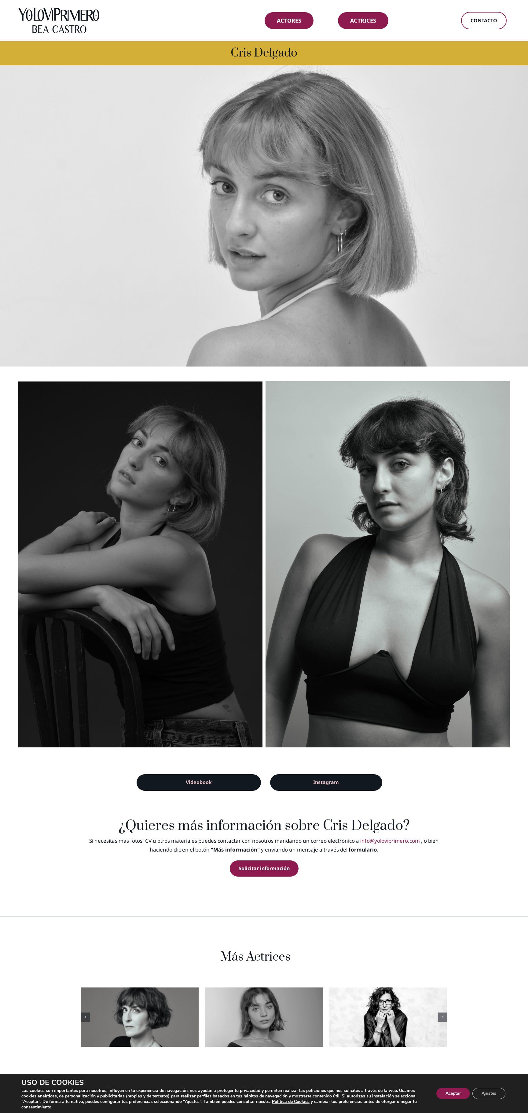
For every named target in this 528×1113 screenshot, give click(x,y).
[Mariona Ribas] (388, 1016)
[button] (85, 1017)
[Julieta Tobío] (140, 1016)
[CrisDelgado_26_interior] (388, 564)
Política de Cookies (291, 1101)
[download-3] (140, 564)
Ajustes (489, 1093)
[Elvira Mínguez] (264, 1016)
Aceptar (453, 1093)
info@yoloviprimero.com (390, 840)
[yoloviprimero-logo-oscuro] (58, 10)
